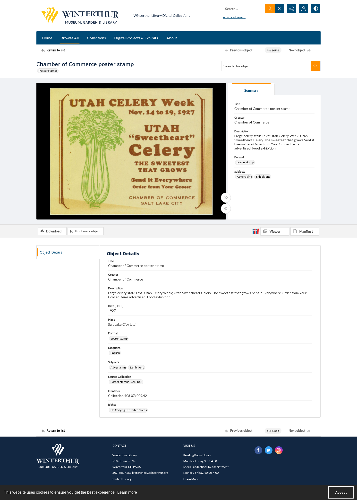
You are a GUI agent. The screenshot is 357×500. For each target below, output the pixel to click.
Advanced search (234, 17)
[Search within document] (315, 66)
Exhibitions (263, 176)
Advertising (244, 176)
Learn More (191, 479)
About (171, 37)
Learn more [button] (127, 492)
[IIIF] (256, 231)
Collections (96, 37)
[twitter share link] (268, 450)
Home (47, 37)
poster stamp (245, 162)
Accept (341, 492)
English (115, 353)
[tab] (251, 89)
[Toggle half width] (226, 208)
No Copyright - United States (128, 410)
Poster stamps (48, 70)
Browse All (69, 37)
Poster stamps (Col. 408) (126, 382)
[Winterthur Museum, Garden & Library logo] (80, 15)
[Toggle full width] (226, 197)
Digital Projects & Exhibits (136, 37)
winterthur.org (121, 479)
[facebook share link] (258, 450)
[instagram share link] (279, 450)
